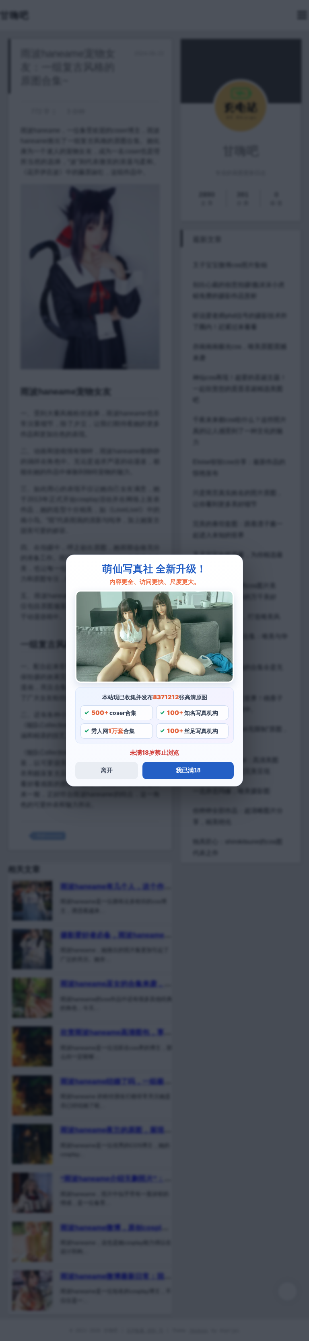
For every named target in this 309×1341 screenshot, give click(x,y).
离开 (107, 770)
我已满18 (188, 770)
